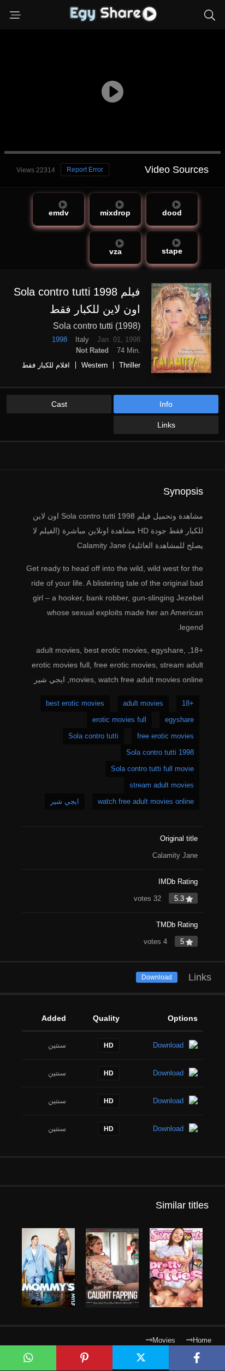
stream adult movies (161, 785)
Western (94, 365)
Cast (59, 404)
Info (166, 404)
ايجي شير (64, 801)
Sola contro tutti (93, 736)
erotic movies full (119, 719)
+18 (188, 703)
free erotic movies (165, 736)
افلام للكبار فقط (46, 365)
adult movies (143, 703)
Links (166, 424)
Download (156, 977)
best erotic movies (75, 703)
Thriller (129, 365)
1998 (59, 339)
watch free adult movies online (146, 801)
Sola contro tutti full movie (152, 769)
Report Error (85, 169)
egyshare (179, 719)
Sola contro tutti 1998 (160, 752)
